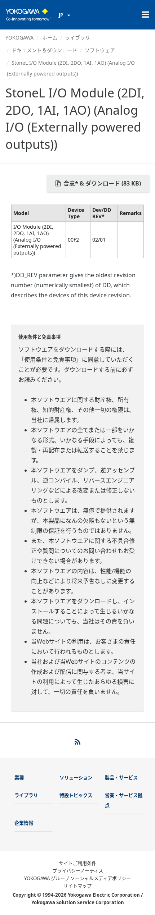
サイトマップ (77, 886)
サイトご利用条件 (77, 863)
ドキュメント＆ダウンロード (44, 50)
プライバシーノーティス (77, 871)
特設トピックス (75, 795)
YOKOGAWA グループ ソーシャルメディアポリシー (77, 878)
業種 (19, 777)
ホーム (49, 37)
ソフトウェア (100, 50)
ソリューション (75, 777)
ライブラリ (77, 37)
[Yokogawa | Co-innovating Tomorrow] (28, 14)
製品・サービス (121, 777)
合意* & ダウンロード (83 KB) (101, 183)
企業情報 (23, 823)
